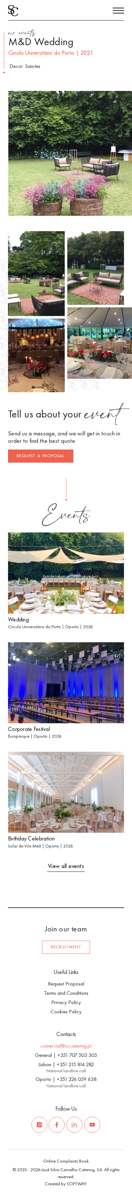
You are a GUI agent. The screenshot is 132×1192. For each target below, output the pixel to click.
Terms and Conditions (66, 993)
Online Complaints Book (66, 1161)
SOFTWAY (76, 1183)
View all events (66, 866)
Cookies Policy (66, 1011)
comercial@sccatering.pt (66, 1045)
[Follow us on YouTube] (92, 1125)
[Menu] (118, 11)
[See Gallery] (119, 208)
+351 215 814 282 (75, 1064)
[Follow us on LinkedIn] (74, 1125)
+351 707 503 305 (77, 1055)
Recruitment (66, 947)
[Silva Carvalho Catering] (13, 10)
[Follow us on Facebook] (57, 1125)
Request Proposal (66, 983)
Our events (22, 34)
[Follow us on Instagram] (39, 1125)
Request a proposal (40, 456)
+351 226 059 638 (76, 1079)
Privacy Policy (66, 1002)
